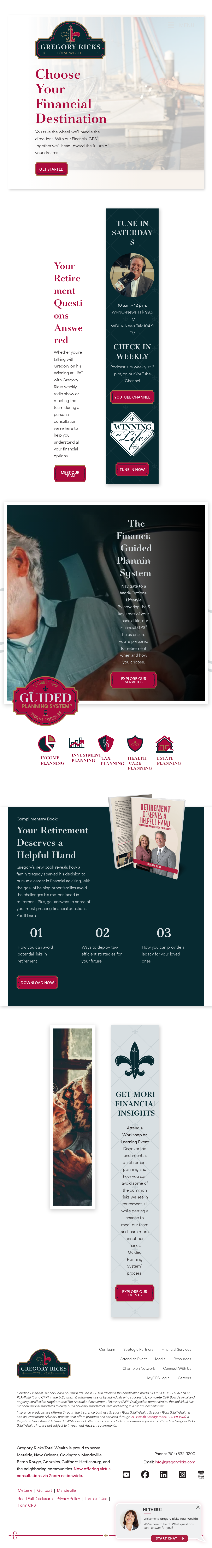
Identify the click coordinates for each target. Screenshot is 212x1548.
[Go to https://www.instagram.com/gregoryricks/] (182, 1478)
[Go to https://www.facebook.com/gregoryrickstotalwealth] (145, 1478)
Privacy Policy (68, 1498)
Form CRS (27, 1505)
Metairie (25, 1490)
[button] (51, 169)
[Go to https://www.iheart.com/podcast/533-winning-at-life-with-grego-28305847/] (201, 1478)
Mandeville (66, 1490)
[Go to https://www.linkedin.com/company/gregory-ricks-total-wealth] (164, 1478)
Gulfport (44, 1490)
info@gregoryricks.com (175, 1462)
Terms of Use (96, 1498)
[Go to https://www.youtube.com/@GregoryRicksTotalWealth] (126, 1478)
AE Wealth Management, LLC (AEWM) (158, 1416)
